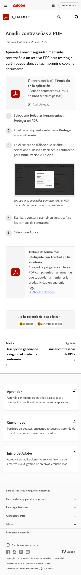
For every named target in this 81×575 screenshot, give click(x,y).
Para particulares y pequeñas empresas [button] (28, 490)
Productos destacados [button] (18, 532)
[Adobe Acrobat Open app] (76, 17)
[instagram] (14, 552)
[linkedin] (28, 552)
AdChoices (49, 568)
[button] (54, 5)
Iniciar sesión (69, 5)
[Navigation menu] (5, 5)
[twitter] (21, 552)
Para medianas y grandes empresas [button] (26, 499)
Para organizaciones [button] (17, 507)
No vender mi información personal (22, 568)
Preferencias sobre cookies (38, 563)
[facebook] (8, 552)
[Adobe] (19, 5)
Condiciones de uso (15, 563)
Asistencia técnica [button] (15, 515)
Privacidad (59, 558)
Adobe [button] (9, 524)
